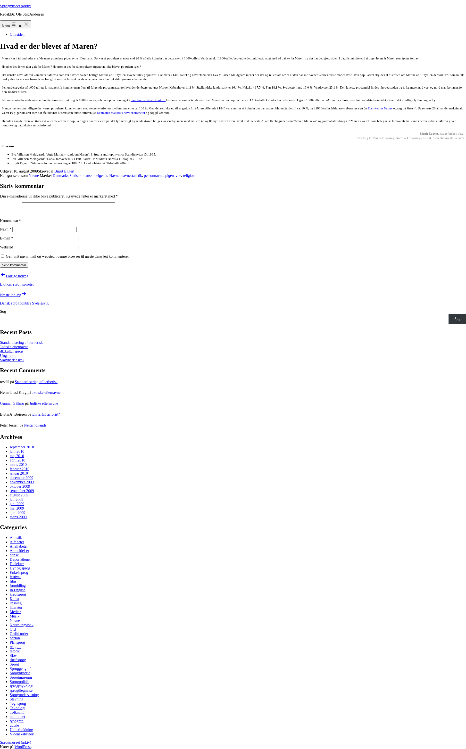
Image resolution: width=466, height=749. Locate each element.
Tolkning (17, 712)
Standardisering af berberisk (21, 342)
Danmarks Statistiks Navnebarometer (121, 113)
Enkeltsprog (19, 572)
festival (15, 577)
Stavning (16, 699)
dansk (87, 175)
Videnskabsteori (22, 734)
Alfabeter (17, 542)
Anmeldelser (19, 551)
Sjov (13, 655)
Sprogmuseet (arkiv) (15, 6)
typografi (17, 721)
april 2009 (17, 512)
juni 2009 (17, 504)
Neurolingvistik (21, 625)
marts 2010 (18, 464)
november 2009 (22, 482)
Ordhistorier (19, 634)
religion (189, 175)
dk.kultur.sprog (11, 351)
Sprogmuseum (21, 677)
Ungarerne (8, 356)
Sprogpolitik (19, 682)
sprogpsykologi (21, 686)
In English (17, 590)
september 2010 (22, 447)
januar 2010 (19, 473)
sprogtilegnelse (21, 690)
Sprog (14, 664)
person (15, 638)
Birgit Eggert (64, 171)
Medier (15, 612)
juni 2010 (17, 451)
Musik (14, 616)
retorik (15, 651)
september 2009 (22, 491)
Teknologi (17, 708)
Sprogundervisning (24, 695)
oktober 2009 (20, 486)
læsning (16, 603)
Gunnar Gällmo (12, 403)
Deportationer (20, 559)
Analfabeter (19, 546)
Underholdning (21, 730)
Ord (13, 629)
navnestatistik (131, 175)
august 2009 (19, 495)
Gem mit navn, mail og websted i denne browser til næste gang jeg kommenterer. (68, 256)
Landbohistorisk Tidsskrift (148, 100)
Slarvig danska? (12, 360)
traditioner (17, 717)
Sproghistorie (20, 673)
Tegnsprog (18, 703)
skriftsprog (18, 660)
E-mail (6, 238)
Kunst (14, 599)
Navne (34, 175)
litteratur (16, 607)
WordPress (23, 747)
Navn (5, 229)
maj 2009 (17, 508)
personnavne (153, 175)
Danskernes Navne (380, 108)
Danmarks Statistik (67, 175)
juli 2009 (16, 499)
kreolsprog (18, 594)
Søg (3, 311)
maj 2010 (17, 456)
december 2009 (21, 478)
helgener (100, 175)
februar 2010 (19, 469)
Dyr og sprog (20, 568)
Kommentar (10, 221)
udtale (14, 725)
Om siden (17, 34)
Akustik (16, 537)
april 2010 (17, 460)
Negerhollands (35, 425)
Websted (6, 247)
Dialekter (17, 564)
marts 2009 (18, 517)
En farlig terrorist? (46, 414)
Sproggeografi (21, 669)
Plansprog (17, 642)
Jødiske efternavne (14, 347)
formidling (18, 586)
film (13, 581)
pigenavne (173, 175)
